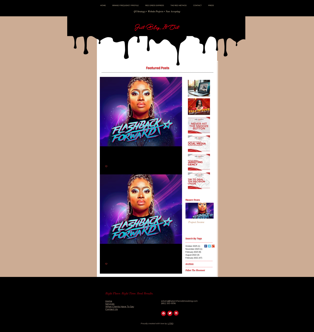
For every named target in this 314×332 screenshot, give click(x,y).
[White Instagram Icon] (176, 313)
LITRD (170, 323)
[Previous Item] (189, 211)
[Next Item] (210, 211)
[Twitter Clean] (170, 313)
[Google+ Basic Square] (213, 246)
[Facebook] (163, 313)
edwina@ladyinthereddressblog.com (179, 301)
